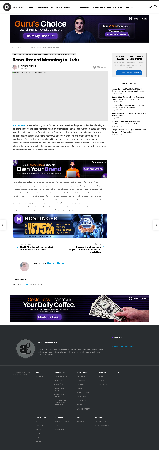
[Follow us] (150, 7)
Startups (111, 7)
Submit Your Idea (62, 421)
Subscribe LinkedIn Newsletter (129, 73)
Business (128, 7)
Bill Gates (81, 376)
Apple (38, 433)
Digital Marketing (61, 376)
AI (75, 7)
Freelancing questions (59, 395)
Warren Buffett (83, 409)
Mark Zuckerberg (84, 393)
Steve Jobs (81, 401)
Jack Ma (80, 384)
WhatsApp (103, 376)
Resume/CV (58, 384)
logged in (25, 284)
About (32, 7)
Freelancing (42, 7)
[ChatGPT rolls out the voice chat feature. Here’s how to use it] (3, 225)
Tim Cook (81, 405)
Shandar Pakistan (102, 425)
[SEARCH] (155, 7)
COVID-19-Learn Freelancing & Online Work (60, 402)
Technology (85, 7)
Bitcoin (102, 380)
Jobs (57, 425)
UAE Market (58, 380)
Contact (39, 376)
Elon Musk (81, 380)
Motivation (56, 7)
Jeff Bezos (81, 388)
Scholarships (60, 429)
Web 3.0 (38, 421)
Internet (68, 7)
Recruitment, (19, 125)
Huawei (38, 442)
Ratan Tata (81, 397)
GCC (120, 7)
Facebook (103, 384)
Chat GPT (39, 425)
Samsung (39, 438)
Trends (38, 429)
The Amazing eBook (59, 389)
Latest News (99, 7)
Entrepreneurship (102, 421)
